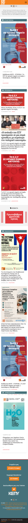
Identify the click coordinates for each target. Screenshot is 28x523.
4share (9, 520)
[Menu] (26, 2)
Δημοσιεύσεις (14, 201)
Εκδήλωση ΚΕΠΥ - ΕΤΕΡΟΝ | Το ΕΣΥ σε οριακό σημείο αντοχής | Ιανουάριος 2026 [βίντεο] (14, 76)
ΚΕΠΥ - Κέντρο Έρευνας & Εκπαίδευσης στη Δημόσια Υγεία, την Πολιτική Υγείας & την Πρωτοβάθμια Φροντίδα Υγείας (14, 504)
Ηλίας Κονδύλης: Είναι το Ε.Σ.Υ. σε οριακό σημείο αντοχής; (13, 108)
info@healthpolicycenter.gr (14, 509)
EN (16, 6)
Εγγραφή (14, 479)
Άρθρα (13, 111)
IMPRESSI (3, 521)
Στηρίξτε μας (14, 468)
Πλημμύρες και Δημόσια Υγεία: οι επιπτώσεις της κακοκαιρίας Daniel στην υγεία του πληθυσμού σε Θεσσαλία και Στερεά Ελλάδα (14, 441)
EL (13, 6)
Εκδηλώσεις (6, 83)
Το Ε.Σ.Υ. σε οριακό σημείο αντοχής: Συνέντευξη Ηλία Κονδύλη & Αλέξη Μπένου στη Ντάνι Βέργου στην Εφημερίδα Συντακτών (13, 145)
